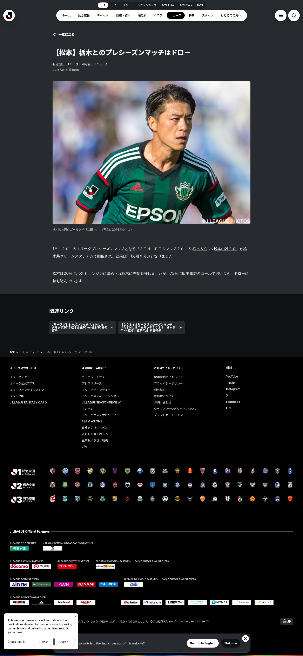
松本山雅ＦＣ (225, 248)
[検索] (294, 15)
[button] (281, 15)
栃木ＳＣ (200, 248)
